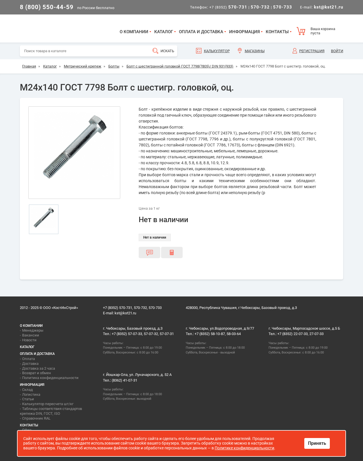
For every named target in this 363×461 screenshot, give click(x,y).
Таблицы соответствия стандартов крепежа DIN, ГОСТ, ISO (51, 411)
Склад (27, 390)
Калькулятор (217, 51)
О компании (134, 31)
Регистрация (311, 51)
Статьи (28, 399)
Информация (244, 31)
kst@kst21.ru (125, 313)
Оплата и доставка (201, 31)
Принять (317, 443)
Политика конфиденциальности (50, 378)
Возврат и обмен (36, 373)
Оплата (28, 359)
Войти (337, 51)
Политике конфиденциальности (244, 448)
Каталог (163, 31)
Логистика (31, 394)
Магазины (255, 51)
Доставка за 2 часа (38, 368)
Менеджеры (32, 330)
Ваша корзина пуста (323, 31)
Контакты (277, 31)
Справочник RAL (36, 418)
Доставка (30, 363)
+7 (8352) (228, 7)
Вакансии (30, 335)
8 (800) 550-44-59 (46, 7)
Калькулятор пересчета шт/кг (47, 404)
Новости (29, 340)
